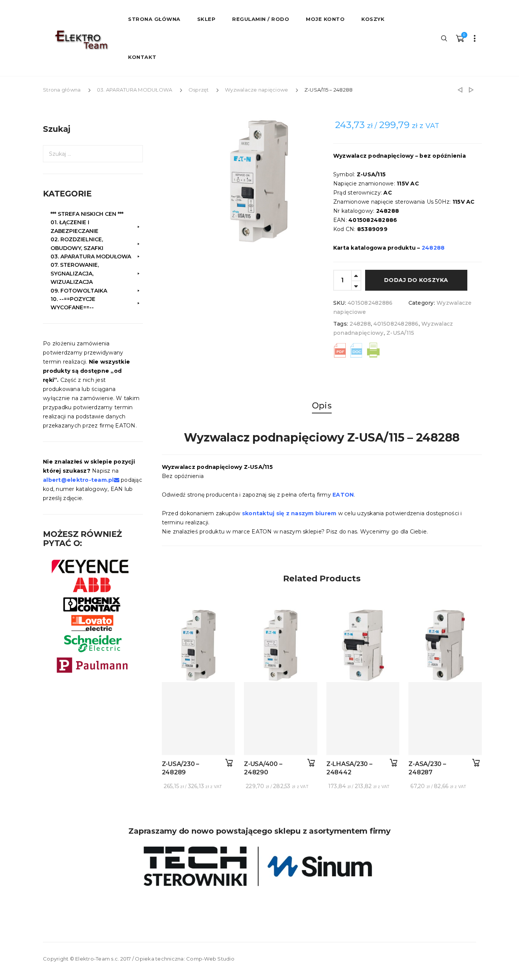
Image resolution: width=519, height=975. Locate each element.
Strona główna (62, 90)
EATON (343, 494)
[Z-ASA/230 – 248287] (445, 718)
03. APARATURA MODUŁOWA (134, 90)
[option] (259, 181)
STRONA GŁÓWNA (154, 19)
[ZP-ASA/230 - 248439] (460, 90)
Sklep (206, 19)
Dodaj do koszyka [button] (229, 763)
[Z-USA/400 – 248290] (280, 718)
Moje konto (325, 19)
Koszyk (373, 19)
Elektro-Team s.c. (97, 959)
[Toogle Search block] (444, 38)
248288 (360, 323)
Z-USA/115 (400, 332)
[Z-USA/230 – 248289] (198, 718)
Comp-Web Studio (210, 959)
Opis (322, 405)
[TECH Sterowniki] (259, 866)
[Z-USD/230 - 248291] (471, 90)
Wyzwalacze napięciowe (256, 90)
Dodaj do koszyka (416, 280)
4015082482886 (395, 323)
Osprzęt (198, 90)
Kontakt (142, 57)
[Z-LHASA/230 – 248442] (363, 718)
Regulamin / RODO (260, 19)
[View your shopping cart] (459, 38)
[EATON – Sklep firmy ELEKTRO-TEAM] (81, 39)
